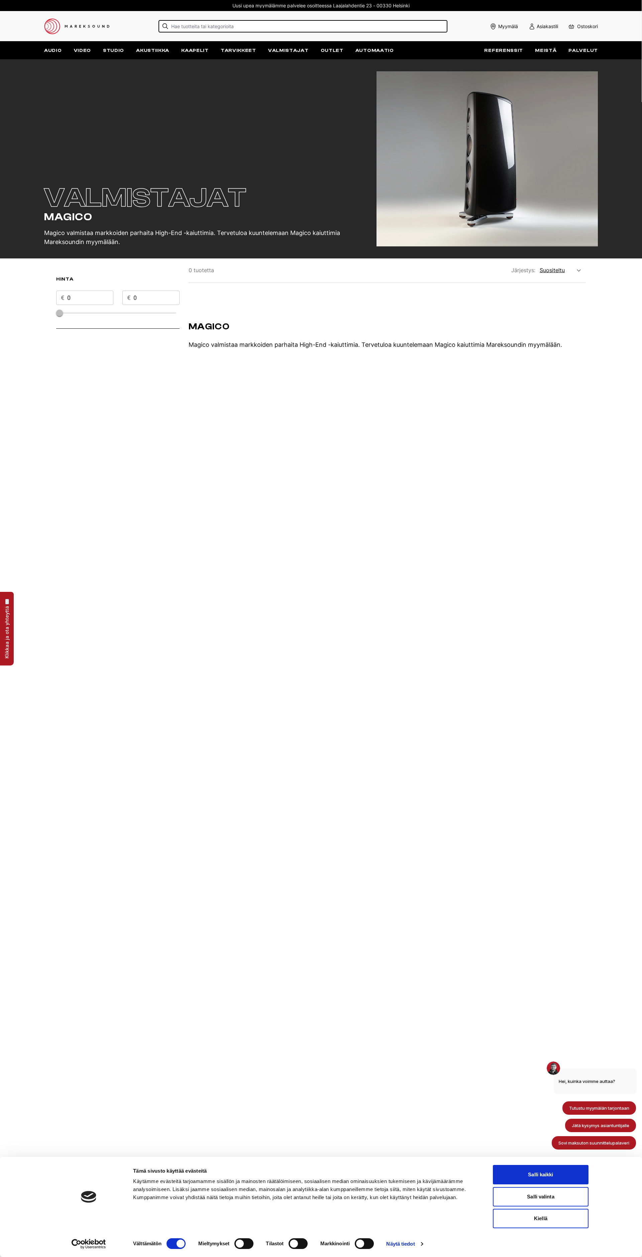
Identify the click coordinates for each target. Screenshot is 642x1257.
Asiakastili (547, 26)
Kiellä (540, 1218)
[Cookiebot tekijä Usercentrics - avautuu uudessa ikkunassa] (89, 1244)
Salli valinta (540, 1196)
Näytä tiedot (400, 1244)
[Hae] (165, 26)
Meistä (545, 50)
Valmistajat (288, 50)
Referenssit (503, 50)
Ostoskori (587, 26)
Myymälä (508, 26)
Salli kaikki (540, 1174)
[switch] (243, 1243)
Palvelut (583, 50)
